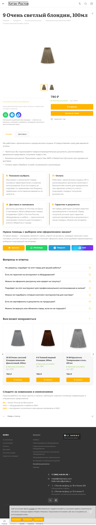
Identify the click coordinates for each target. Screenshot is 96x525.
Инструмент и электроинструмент (46, 461)
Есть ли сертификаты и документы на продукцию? (30, 302)
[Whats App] (56, 500)
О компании (8, 440)
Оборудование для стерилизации (46, 457)
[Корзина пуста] (91, 4)
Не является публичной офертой (16, 102)
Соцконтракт (8, 443)
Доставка (22, 134)
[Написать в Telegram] (12, 115)
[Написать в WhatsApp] (5, 115)
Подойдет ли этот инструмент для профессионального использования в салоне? (45, 288)
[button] (89, 318)
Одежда (36, 467)
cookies (31, 509)
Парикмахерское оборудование (46, 443)
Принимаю (38, 519)
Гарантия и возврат (10, 456)
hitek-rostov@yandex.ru (61, 481)
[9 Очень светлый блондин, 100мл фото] (48, 55)
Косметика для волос (41, 464)
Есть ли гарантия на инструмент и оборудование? (30, 275)
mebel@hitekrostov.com (61, 479)
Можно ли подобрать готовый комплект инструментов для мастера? (39, 295)
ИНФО (6, 435)
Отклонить (27, 519)
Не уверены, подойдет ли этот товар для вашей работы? (33, 268)
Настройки (16, 519)
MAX (5, 405)
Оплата (9, 134)
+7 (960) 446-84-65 (59, 474)
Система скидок (9, 453)
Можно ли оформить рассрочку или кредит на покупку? (33, 281)
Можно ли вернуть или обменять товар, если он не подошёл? (35, 308)
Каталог (37, 435)
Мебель (36, 440)
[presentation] (2, 356)
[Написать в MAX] (18, 115)
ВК (4, 403)
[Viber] (50, 500)
